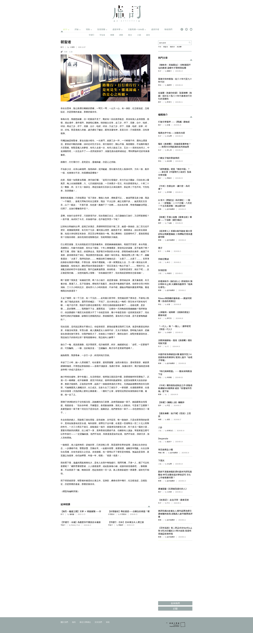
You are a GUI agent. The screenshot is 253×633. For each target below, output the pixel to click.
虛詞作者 (155, 29)
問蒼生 (165, 47)
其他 (148, 34)
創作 (65, 29)
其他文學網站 (85, 622)
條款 (108, 622)
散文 (130, 34)
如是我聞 (101, 29)
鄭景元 (169, 102)
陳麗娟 (120, 525)
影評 (159, 71)
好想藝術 (111, 514)
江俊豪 (169, 492)
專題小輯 (161, 452)
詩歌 (121, 34)
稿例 (74, 622)
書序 (159, 223)
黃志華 (169, 161)
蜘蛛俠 (172, 47)
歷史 (159, 102)
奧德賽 (179, 47)
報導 (159, 209)
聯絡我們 (168, 29)
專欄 (112, 34)
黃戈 (168, 262)
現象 (88, 29)
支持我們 (98, 622)
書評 (159, 125)
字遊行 (91, 34)
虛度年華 (116, 29)
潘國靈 (71, 514)
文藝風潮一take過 (136, 29)
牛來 (159, 47)
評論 (77, 29)
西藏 (65, 51)
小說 (139, 34)
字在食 (102, 34)
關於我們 (64, 622)
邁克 (168, 419)
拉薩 (70, 51)
